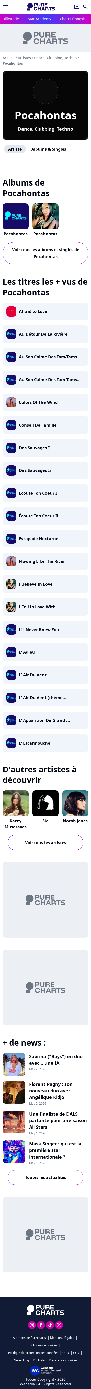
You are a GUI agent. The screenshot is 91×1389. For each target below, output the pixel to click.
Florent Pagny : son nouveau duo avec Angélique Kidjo (51, 1090)
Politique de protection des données (33, 1353)
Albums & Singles (48, 149)
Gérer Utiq (21, 1360)
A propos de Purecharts (29, 1337)
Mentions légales (62, 1337)
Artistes (24, 57)
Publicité (39, 1360)
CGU (65, 1353)
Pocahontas (46, 115)
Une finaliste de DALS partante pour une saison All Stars (58, 1120)
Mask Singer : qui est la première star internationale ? (55, 1150)
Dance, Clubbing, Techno (45, 129)
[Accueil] (41, 6)
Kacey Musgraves (16, 824)
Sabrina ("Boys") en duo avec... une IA (56, 1059)
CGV (76, 1353)
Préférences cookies (63, 1360)
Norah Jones (75, 821)
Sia (45, 821)
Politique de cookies (43, 1345)
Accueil (9, 57)
